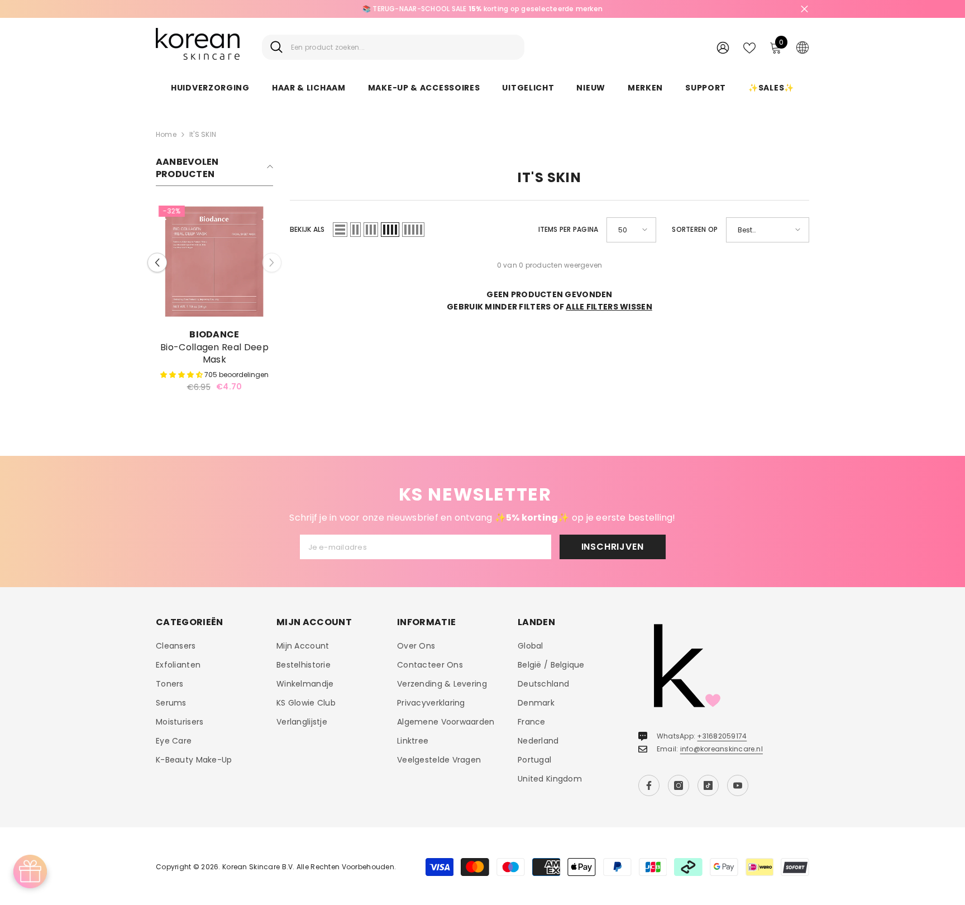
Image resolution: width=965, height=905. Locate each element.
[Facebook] (649, 785)
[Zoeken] (393, 47)
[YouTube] (737, 785)
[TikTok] (708, 785)
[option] (482, 9)
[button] (157, 262)
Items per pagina (568, 229)
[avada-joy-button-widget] (30, 871)
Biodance (214, 334)
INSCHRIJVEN (612, 546)
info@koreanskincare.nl (721, 749)
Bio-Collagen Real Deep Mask (214, 353)
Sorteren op (695, 229)
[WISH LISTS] (749, 47)
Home (166, 134)
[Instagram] (678, 785)
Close (804, 9)
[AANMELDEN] (722, 47)
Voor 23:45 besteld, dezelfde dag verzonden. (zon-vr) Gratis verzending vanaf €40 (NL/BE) (482, 8)
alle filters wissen (609, 306)
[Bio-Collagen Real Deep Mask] (214, 261)
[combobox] (403, 47)
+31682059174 (722, 736)
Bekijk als (307, 229)
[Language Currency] (802, 47)
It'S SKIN (202, 134)
